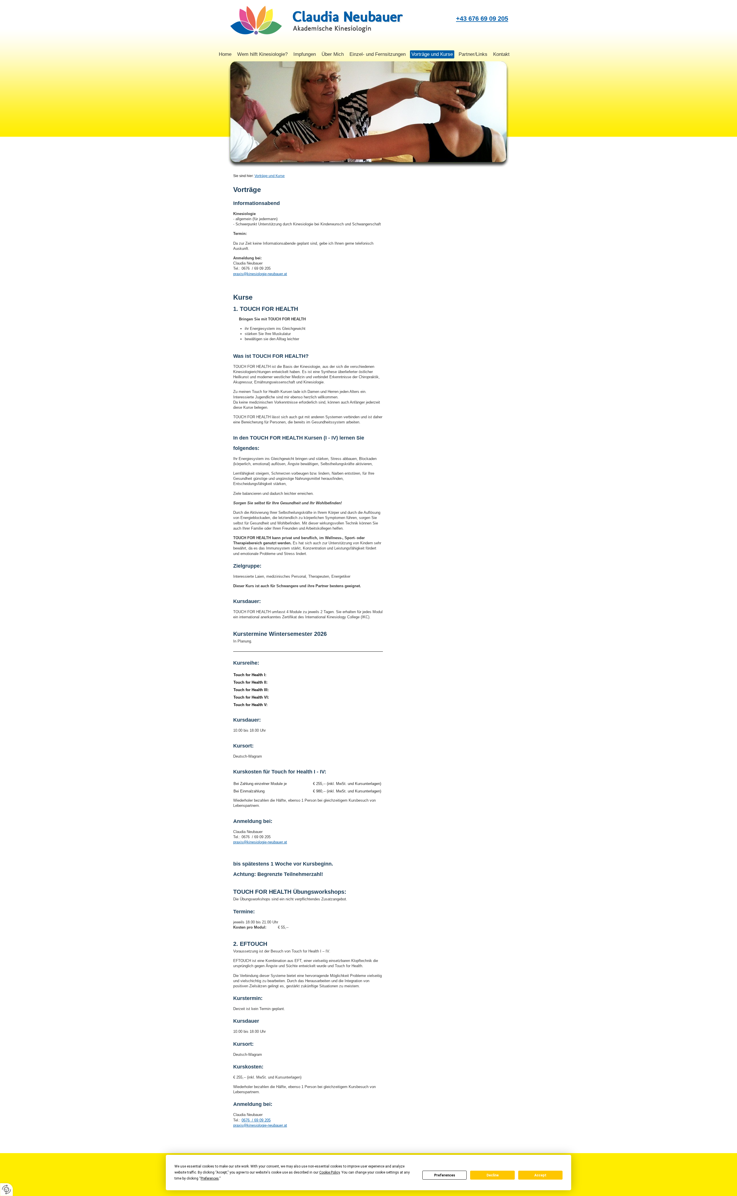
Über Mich (333, 54)
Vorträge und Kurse (432, 54)
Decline (493, 1175)
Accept (540, 1175)
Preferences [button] (210, 1178)
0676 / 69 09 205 (256, 1120)
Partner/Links (473, 54)
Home (225, 54)
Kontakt (501, 54)
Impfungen (304, 54)
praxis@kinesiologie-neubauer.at (260, 274)
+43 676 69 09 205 (482, 18)
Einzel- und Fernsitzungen (377, 54)
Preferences (444, 1175)
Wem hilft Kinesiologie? (262, 54)
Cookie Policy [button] (329, 1172)
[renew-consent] (6, 1189)
